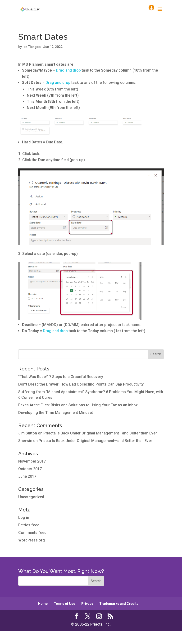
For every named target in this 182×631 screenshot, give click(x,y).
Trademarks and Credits (118, 603)
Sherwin (25, 440)
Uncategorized (31, 497)
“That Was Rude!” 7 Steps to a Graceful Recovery (60, 376)
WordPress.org (31, 540)
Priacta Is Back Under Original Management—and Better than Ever (100, 433)
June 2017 (27, 476)
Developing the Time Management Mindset (55, 412)
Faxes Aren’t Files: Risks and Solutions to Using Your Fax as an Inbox (78, 405)
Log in (23, 517)
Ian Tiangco (32, 47)
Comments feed (32, 532)
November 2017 (32, 461)
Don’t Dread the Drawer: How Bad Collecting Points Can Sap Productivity (81, 384)
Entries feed (28, 525)
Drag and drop (68, 70)
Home (43, 603)
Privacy (87, 603)
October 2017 (30, 469)
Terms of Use (64, 603)
